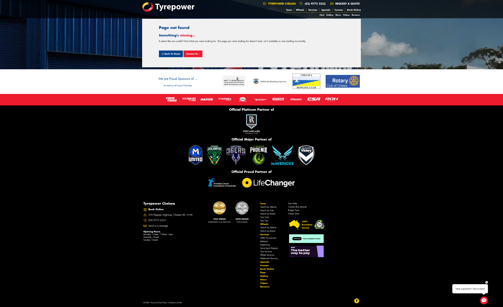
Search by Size (267, 210)
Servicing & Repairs (269, 248)
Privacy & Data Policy (159, 302)
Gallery (329, 15)
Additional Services (269, 258)
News (338, 15)
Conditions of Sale (175, 302)
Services (312, 9)
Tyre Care (264, 217)
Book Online (354, 9)
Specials (325, 9)
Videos (346, 15)
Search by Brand (267, 213)
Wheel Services (267, 255)
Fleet (322, 15)
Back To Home (172, 53)
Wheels (300, 9)
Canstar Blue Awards (297, 206)
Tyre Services (266, 251)
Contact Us (192, 53)
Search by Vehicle (268, 207)
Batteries (264, 241)
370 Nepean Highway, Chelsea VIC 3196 (170, 214)
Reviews (356, 15)
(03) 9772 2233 (315, 3)
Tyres (289, 9)
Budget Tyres (293, 210)
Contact (339, 9)
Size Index (292, 203)
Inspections (265, 244)
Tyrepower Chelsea (281, 3)
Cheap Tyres (293, 213)
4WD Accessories (268, 238)
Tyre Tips (264, 220)
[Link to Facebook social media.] (356, 300)
